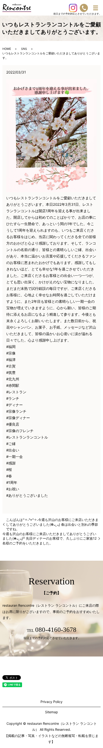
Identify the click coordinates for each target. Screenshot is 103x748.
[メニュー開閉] (95, 8)
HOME (6, 49)
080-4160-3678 (55, 629)
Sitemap (51, 712)
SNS (24, 49)
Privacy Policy (51, 702)
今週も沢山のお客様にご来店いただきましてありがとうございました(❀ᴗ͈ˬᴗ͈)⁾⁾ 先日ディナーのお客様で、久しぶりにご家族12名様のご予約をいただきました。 (49, 538)
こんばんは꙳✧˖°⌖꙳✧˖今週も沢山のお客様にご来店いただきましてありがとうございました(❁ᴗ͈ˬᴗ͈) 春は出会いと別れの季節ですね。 (52, 524)
